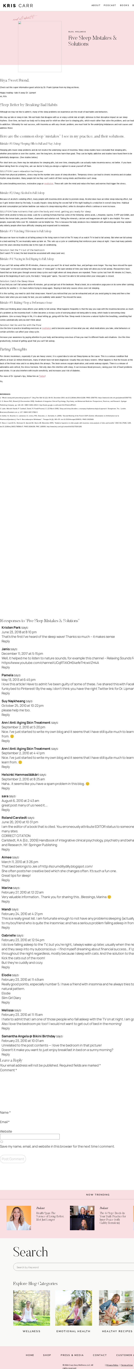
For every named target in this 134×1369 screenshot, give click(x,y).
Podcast (40, 1208)
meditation (48, 184)
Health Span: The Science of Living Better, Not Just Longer (50, 1216)
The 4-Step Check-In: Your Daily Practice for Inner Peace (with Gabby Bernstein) (113, 1218)
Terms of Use (127, 1365)
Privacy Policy (112, 1365)
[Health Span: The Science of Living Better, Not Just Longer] (19, 1218)
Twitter (42, 376)
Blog (71, 32)
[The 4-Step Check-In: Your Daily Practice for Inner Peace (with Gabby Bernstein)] (82, 1218)
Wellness (80, 32)
